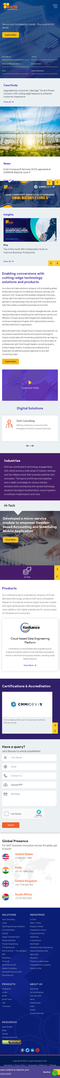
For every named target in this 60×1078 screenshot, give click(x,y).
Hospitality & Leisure (38, 930)
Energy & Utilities (36, 926)
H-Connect (6, 1006)
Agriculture (34, 954)
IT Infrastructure (8, 947)
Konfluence (6, 989)
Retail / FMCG (35, 923)
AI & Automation (36, 64)
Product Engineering (37, 70)
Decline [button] (46, 1072)
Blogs (4, 1030)
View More (29, 665)
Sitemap (52, 1065)
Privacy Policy (20, 1065)
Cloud (4, 70)
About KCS (34, 989)
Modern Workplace (9, 968)
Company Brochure (9, 1037)
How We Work (35, 996)
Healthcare (34, 937)
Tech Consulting (8, 919)
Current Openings (37, 1013)
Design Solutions (8, 940)
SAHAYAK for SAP (9, 965)
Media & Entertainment (39, 951)
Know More (10, 540)
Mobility (5, 933)
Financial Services (37, 933)
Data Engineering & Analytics (10, 64)
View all (7, 102)
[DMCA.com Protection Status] (11, 1042)
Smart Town (7, 999)
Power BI (5, 961)
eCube (4, 992)
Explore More (14, 35)
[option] (30, 39)
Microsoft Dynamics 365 (11, 972)
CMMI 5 (33, 57)
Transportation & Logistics (40, 965)
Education (34, 958)
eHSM (4, 996)
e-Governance (35, 940)
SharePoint (6, 958)
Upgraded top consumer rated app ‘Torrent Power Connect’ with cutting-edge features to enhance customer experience (28, 93)
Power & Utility (35, 968)
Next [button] (57, 182)
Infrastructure (35, 1003)
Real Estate (34, 944)
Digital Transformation (11, 937)
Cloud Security (6, 57)
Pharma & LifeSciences (39, 961)
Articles (5, 1034)
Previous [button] (49, 182)
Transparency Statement (37, 1065)
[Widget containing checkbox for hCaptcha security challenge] (23, 813)
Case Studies (7, 1027)
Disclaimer (8, 1065)
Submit (11, 825)
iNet (3, 1003)
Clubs (32, 1006)
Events (32, 1010)
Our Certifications (37, 992)
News (32, 999)
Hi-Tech (33, 919)
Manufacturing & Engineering (41, 947)
